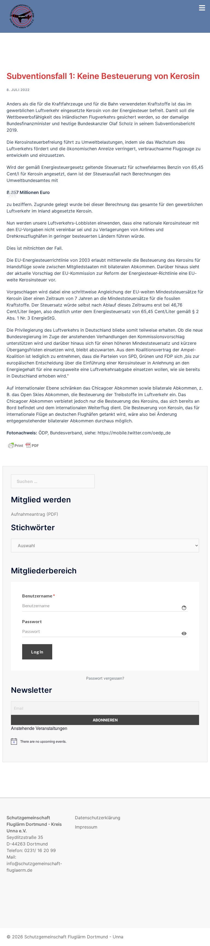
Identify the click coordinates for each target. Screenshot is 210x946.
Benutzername (38, 595)
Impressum (86, 827)
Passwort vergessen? (105, 678)
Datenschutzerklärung (97, 817)
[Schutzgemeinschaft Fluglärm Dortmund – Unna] (22, 16)
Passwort (32, 621)
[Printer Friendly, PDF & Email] (23, 445)
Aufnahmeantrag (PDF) (34, 514)
